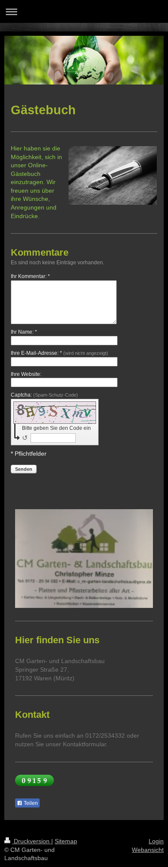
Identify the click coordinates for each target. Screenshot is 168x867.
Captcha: (44, 395)
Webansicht (148, 849)
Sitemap (66, 841)
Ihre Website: (26, 374)
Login (156, 841)
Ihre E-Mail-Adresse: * (59, 353)
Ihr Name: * (24, 332)
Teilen (30, 803)
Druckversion (31, 841)
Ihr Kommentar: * (30, 276)
